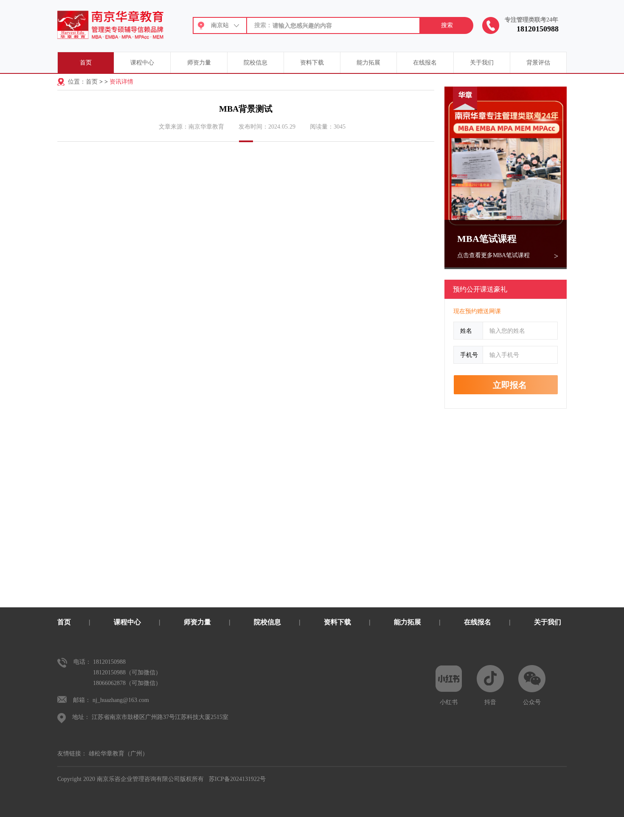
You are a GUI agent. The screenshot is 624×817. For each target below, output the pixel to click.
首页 (86, 62)
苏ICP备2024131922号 (237, 779)
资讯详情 (121, 82)
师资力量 (199, 62)
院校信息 (255, 62)
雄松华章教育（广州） (118, 753)
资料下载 (312, 62)
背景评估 (538, 62)
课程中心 (142, 62)
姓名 (466, 330)
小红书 (449, 702)
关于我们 (482, 62)
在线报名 (425, 62)
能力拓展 (368, 62)
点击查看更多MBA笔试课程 (493, 255)
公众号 (532, 702)
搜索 (447, 25)
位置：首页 (83, 82)
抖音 (490, 702)
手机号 (469, 354)
